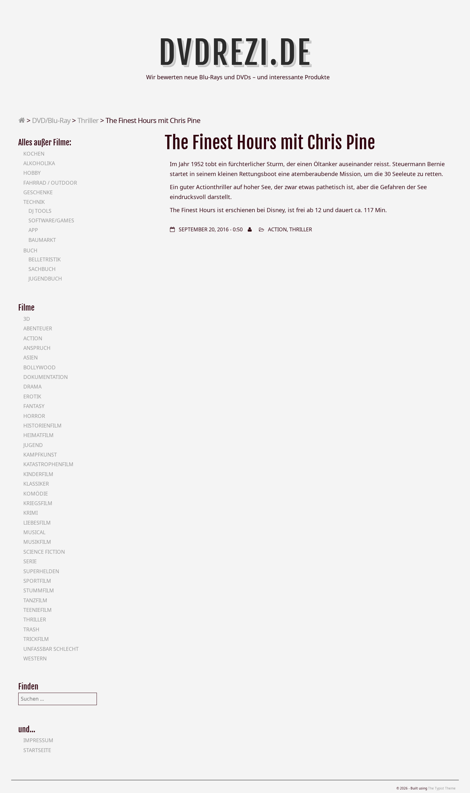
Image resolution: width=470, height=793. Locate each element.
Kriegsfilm (37, 503)
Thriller (87, 120)
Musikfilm (37, 541)
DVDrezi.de (235, 53)
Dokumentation (45, 377)
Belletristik (44, 259)
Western (35, 658)
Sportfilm (37, 580)
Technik (34, 201)
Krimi (30, 512)
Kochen (33, 153)
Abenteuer (37, 328)
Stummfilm (38, 590)
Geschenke (38, 192)
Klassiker (36, 483)
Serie (30, 561)
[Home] (21, 120)
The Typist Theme (442, 788)
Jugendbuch (45, 278)
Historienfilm (42, 425)
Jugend (33, 445)
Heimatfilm (38, 435)
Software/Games (51, 220)
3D (26, 318)
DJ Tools (39, 210)
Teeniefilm (37, 609)
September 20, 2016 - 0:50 (211, 229)
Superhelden (41, 571)
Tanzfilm (35, 600)
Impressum (38, 740)
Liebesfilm (37, 522)
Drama (32, 386)
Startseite (37, 750)
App (33, 230)
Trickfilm (36, 639)
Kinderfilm (38, 474)
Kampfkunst (40, 454)
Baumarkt (42, 239)
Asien (30, 357)
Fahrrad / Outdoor (50, 182)
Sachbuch (42, 269)
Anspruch (37, 347)
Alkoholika (39, 163)
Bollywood (39, 367)
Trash (31, 629)
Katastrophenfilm (48, 464)
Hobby (32, 172)
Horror (34, 416)
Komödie (35, 493)
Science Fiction (44, 551)
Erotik (32, 396)
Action (277, 229)
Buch (30, 250)
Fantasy (33, 406)
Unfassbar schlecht (51, 648)
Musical (34, 532)
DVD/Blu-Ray (51, 120)
